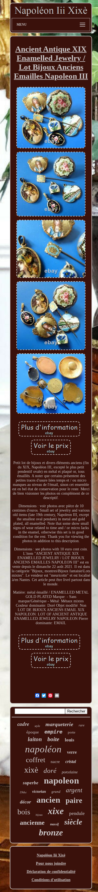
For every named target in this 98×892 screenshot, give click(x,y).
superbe (30, 782)
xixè (31, 769)
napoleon (61, 780)
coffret (35, 760)
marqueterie (59, 724)
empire (53, 732)
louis (69, 740)
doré (50, 770)
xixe (56, 811)
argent (74, 790)
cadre (23, 723)
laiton (35, 739)
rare (81, 725)
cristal (70, 761)
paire (74, 800)
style (37, 725)
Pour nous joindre (51, 863)
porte (71, 732)
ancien (48, 800)
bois (23, 812)
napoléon (43, 749)
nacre (55, 761)
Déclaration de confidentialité (51, 872)
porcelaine (70, 772)
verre (72, 752)
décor (25, 802)
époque (32, 732)
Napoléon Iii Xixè (51, 855)
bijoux (39, 814)
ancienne (32, 822)
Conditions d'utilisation (51, 880)
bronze (51, 832)
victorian (39, 792)
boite (53, 739)
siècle (73, 821)
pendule (77, 813)
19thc (23, 792)
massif (54, 824)
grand (55, 792)
